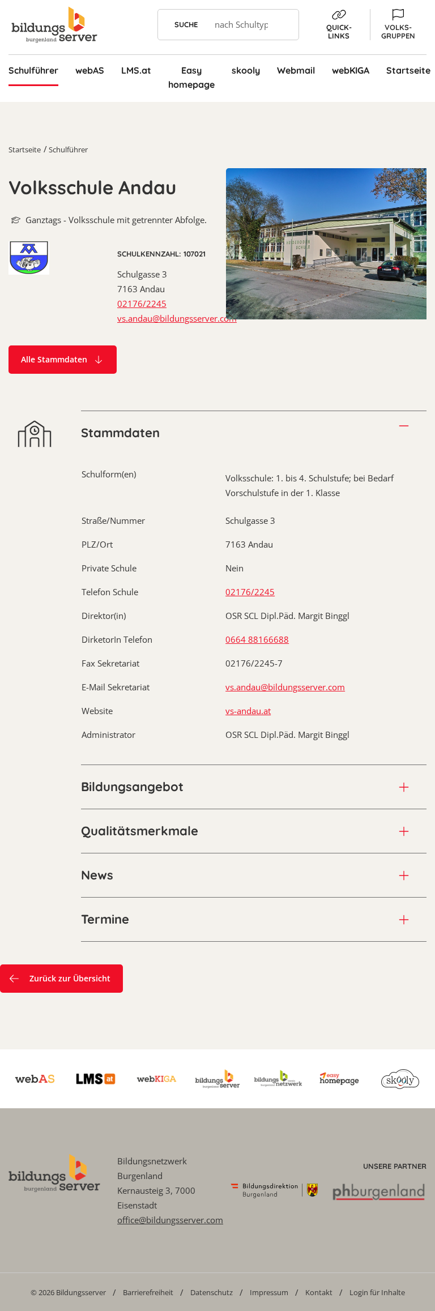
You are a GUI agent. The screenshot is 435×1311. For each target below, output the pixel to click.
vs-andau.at (248, 710)
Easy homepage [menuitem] (191, 77)
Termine (105, 919)
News (97, 875)
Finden (283, 24)
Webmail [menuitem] (296, 70)
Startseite (24, 149)
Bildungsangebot (132, 787)
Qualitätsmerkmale (139, 831)
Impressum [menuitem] (269, 1292)
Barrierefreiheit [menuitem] (148, 1292)
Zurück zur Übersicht (69, 978)
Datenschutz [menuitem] (211, 1292)
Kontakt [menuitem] (318, 1292)
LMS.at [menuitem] (136, 70)
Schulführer (68, 149)
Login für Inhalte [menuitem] (377, 1292)
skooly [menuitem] (246, 70)
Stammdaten (120, 433)
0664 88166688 (257, 639)
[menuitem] (68, 1292)
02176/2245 (142, 303)
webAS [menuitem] (89, 70)
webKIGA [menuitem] (350, 70)
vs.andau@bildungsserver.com (177, 318)
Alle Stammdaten (54, 359)
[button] (398, 24)
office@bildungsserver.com (170, 1219)
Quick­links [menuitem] (339, 31)
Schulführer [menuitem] (33, 70)
